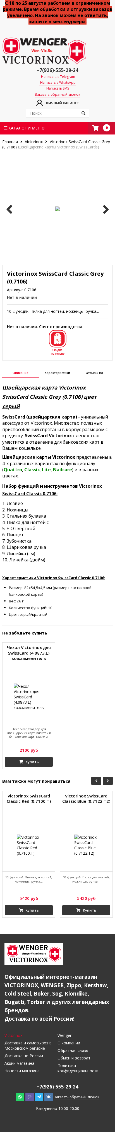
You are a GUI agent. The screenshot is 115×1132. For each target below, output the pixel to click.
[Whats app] (20, 1097)
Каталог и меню (26, 128)
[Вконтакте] (48, 1097)
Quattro (13, 470)
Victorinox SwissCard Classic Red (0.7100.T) (29, 798)
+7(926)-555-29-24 (57, 70)
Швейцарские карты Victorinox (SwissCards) (58, 147)
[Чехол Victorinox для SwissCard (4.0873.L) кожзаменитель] (29, 697)
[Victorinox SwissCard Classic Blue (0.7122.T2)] (86, 845)
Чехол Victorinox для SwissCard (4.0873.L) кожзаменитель (29, 653)
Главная (10, 141)
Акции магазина (19, 1063)
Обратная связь (73, 1050)
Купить (32, 761)
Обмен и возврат (74, 1058)
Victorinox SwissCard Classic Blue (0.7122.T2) (86, 798)
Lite (46, 470)
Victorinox (34, 141)
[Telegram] (39, 1097)
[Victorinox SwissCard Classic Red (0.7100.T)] (29, 845)
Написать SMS (57, 88)
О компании (69, 1043)
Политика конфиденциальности (78, 1068)
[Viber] (29, 1097)
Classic (32, 470)
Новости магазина (22, 1070)
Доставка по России (23, 1055)
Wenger (64, 1035)
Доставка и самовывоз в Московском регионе (28, 1045)
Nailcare (62, 470)
